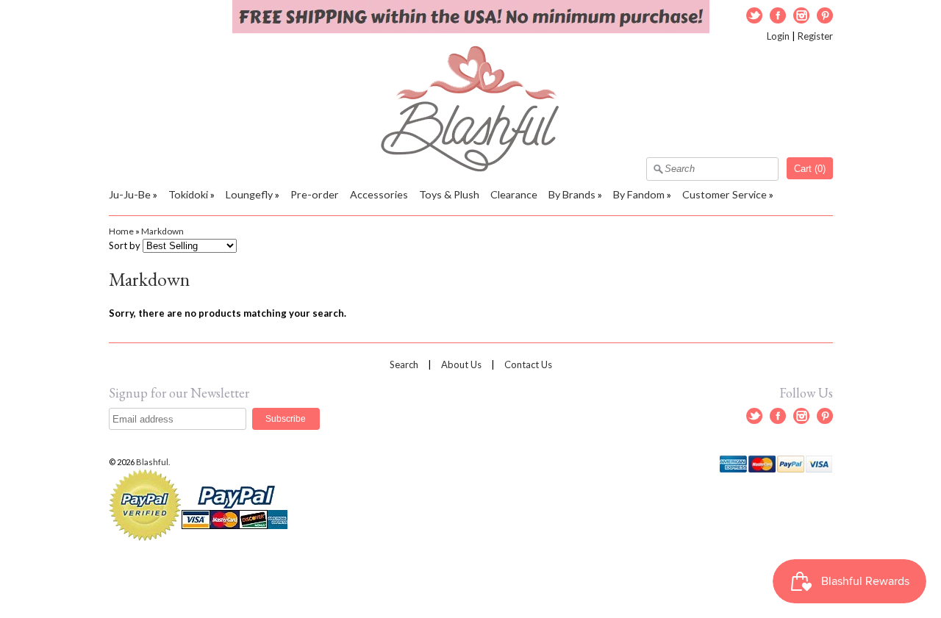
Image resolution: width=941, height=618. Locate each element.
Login (778, 36)
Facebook (778, 15)
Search (404, 364)
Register (815, 36)
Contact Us (528, 364)
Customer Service (724, 194)
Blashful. (153, 462)
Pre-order (314, 194)
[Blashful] (470, 168)
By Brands (571, 194)
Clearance (513, 194)
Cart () (810, 168)
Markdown (162, 231)
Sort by (124, 245)
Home (121, 231)
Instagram (801, 15)
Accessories (379, 194)
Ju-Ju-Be (130, 194)
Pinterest (825, 15)
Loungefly (249, 194)
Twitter (754, 15)
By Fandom (639, 194)
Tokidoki (188, 194)
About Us (461, 364)
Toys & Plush (449, 194)
